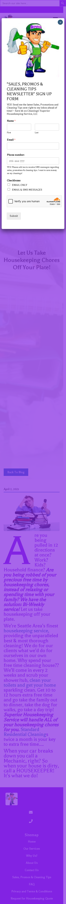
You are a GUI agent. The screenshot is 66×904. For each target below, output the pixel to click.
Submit (14, 215)
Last (36, 132)
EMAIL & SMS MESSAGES (27, 189)
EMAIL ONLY (19, 185)
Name (11, 120)
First (9, 132)
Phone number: (15, 154)
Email (11, 139)
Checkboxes (14, 180)
